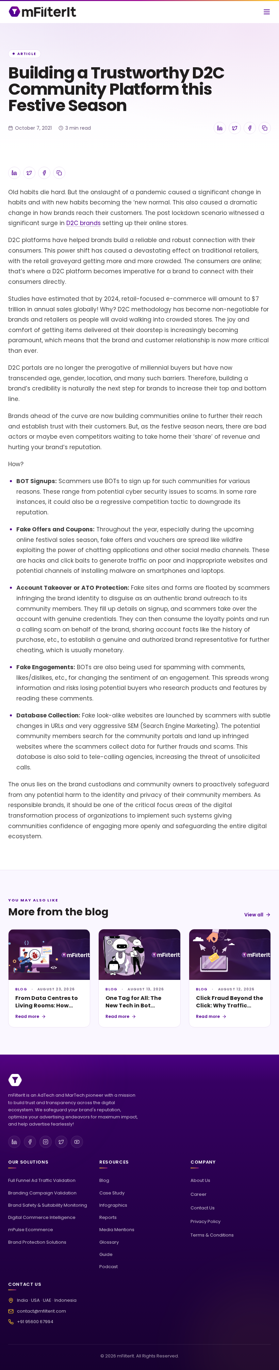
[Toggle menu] (267, 12)
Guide (106, 1254)
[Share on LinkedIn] (220, 128)
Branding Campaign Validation (42, 1193)
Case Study (112, 1193)
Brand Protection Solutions (37, 1242)
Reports (108, 1217)
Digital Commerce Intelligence (42, 1217)
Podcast (108, 1266)
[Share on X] (235, 128)
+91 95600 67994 (35, 1321)
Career (199, 1194)
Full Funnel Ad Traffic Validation (42, 1180)
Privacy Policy (205, 1221)
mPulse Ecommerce (30, 1229)
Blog (104, 1180)
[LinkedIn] (14, 1142)
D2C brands (83, 223)
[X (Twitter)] (61, 1142)
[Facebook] (30, 1142)
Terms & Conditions (212, 1235)
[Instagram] (45, 1142)
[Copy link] (265, 128)
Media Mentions (116, 1229)
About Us (200, 1180)
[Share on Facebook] (250, 128)
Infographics (113, 1205)
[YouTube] (77, 1142)
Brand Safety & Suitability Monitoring (47, 1205)
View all (253, 914)
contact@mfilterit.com (41, 1311)
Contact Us (203, 1208)
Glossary (109, 1242)
